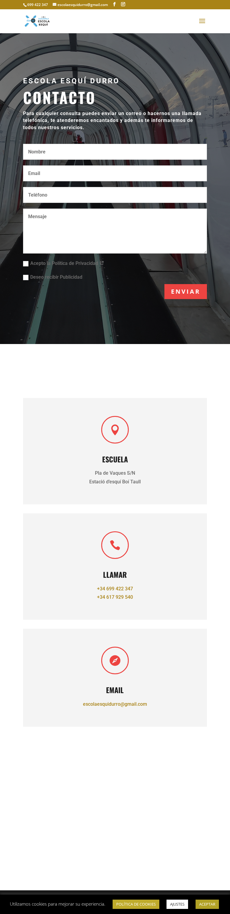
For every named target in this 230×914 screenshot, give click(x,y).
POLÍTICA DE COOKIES (136, 904)
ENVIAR (185, 291)
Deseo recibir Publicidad (56, 277)
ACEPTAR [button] (207, 904)
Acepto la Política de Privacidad (64, 263)
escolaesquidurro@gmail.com (115, 704)
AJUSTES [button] (177, 904)
